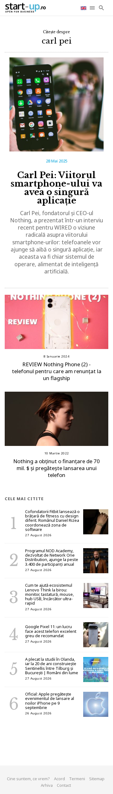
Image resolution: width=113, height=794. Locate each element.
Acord (59, 778)
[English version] (84, 7)
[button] (93, 7)
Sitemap (97, 778)
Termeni (77, 778)
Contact (64, 785)
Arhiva (47, 785)
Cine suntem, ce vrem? (28, 778)
